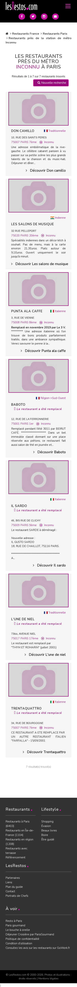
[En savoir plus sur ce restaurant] (38, 108)
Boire (44, 835)
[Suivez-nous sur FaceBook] (22, 16)
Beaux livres (49, 830)
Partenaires (13, 878)
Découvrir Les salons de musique (40, 264)
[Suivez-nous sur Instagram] (44, 16)
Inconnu (49, 142)
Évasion (46, 826)
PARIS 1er (26, 424)
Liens (9, 882)
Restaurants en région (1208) (19, 842)
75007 (15, 142)
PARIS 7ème (28, 142)
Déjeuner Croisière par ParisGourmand (30, 934)
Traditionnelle (57, 131)
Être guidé (47, 839)
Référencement (15, 857)
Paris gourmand (15, 925)
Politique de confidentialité (22, 939)
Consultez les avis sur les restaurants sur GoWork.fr (38, 948)
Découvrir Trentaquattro (46, 752)
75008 (15, 322)
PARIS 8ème (28, 322)
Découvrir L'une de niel (47, 654)
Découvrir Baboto (51, 452)
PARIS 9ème (28, 525)
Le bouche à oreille (18, 930)
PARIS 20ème (29, 235)
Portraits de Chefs (17, 896)
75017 (15, 638)
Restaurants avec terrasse (16, 851)
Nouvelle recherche (53, 83)
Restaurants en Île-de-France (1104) (20, 833)
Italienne (60, 311)
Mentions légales (48, 978)
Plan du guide (14, 887)
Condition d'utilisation (19, 943)
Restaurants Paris (55, 34)
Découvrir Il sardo (51, 565)
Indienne (60, 218)
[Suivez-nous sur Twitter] (33, 16)
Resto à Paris (14, 921)
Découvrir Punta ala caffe (45, 350)
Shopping (47, 821)
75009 (15, 525)
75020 (15, 235)
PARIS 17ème (29, 638)
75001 (15, 424)
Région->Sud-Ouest (53, 398)
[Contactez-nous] (55, 16)
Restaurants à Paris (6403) (18, 824)
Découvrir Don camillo (48, 170)
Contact (10, 891)
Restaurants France (25, 34)
